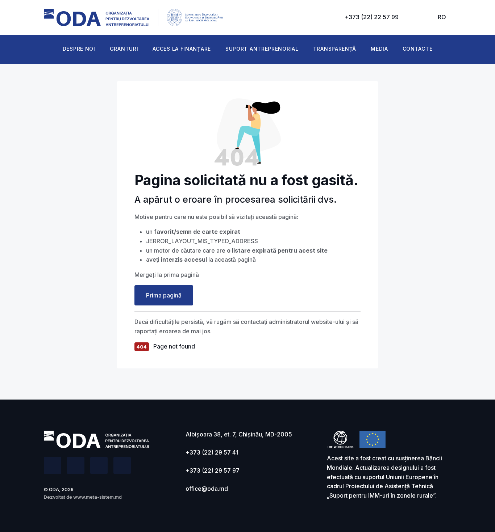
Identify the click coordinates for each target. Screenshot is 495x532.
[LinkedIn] (99, 465)
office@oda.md (207, 488)
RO (442, 17)
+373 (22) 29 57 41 (212, 452)
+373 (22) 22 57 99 (372, 17)
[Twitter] (75, 465)
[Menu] (418, 17)
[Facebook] (52, 465)
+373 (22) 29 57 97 (213, 470)
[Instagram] (122, 465)
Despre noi (79, 49)
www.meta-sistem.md (97, 497)
